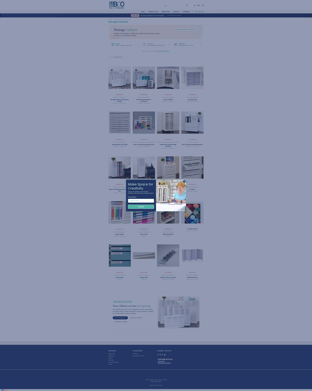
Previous (307, 386)
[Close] (184, 181)
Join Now (141, 206)
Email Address (132, 197)
